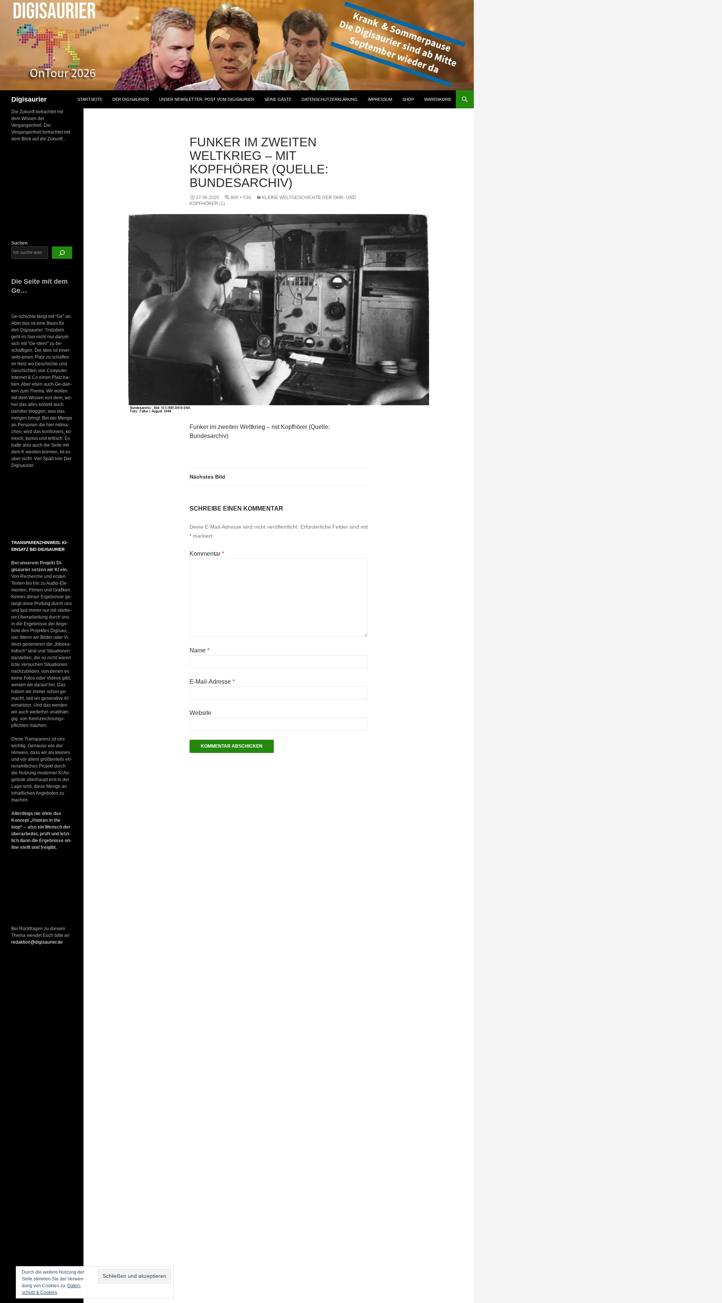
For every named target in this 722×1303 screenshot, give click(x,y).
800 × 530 (241, 197)
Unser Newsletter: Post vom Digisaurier (206, 99)
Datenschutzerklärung (330, 99)
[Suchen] (62, 252)
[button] (18, 504)
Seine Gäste (277, 99)
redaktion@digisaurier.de (37, 942)
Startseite (89, 99)
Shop (408, 99)
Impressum (380, 99)
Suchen (19, 243)
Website (200, 713)
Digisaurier (29, 99)
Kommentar (207, 553)
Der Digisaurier (130, 99)
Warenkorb (437, 99)
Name (199, 650)
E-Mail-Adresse (212, 681)
